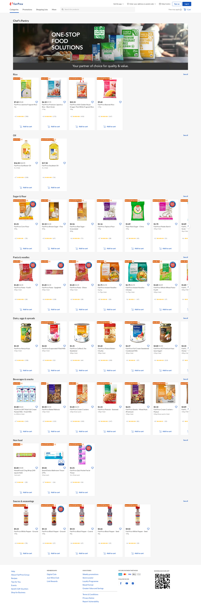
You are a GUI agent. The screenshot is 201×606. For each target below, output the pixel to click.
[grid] (100, 104)
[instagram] (133, 585)
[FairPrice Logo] (16, 4)
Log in (187, 4)
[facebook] (120, 585)
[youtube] (126, 585)
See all (185, 74)
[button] (181, 10)
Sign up (176, 4)
